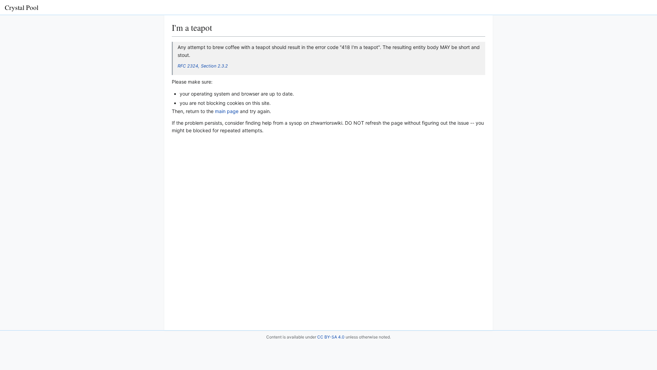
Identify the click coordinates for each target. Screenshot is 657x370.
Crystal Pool (21, 7)
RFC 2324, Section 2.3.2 (203, 66)
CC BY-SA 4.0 (331, 337)
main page (227, 111)
